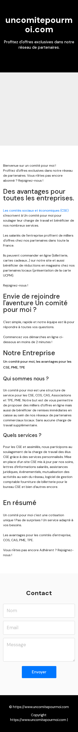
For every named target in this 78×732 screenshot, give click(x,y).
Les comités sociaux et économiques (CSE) (36, 210)
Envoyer (39, 672)
